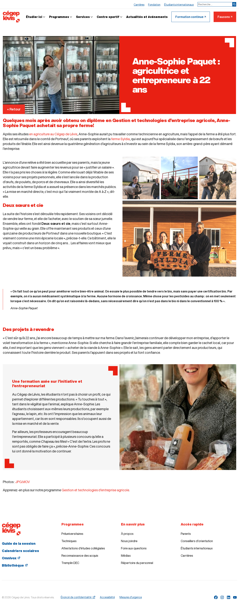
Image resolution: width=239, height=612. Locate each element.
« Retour (14, 109)
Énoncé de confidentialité (76, 597)
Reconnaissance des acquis (79, 555)
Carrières (187, 555)
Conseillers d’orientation (197, 540)
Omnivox (9, 558)
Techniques (69, 540)
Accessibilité (107, 597)
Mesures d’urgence (131, 597)
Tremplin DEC (70, 562)
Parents (186, 533)
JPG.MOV (22, 481)
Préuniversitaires (72, 533)
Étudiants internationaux (197, 548)
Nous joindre (129, 540)
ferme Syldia (120, 139)
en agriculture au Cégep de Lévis (53, 134)
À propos (127, 533)
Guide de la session (18, 543)
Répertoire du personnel (137, 562)
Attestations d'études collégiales (83, 548)
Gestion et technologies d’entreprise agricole (95, 490)
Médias (126, 555)
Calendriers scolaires (20, 550)
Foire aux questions (134, 548)
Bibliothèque (13, 565)
